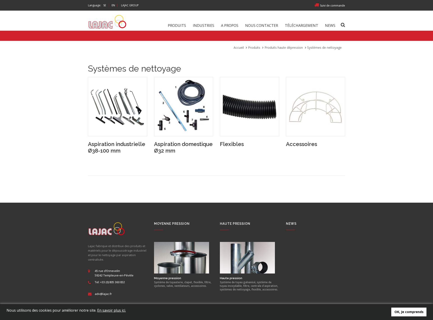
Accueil (239, 47)
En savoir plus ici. (111, 310)
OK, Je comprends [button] (409, 312)
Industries (203, 25)
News (330, 25)
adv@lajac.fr (103, 294)
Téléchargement (301, 25)
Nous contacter (261, 25)
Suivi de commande (332, 5)
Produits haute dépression (284, 47)
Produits (177, 25)
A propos (229, 25)
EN (113, 5)
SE (104, 5)
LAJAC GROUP (130, 5)
